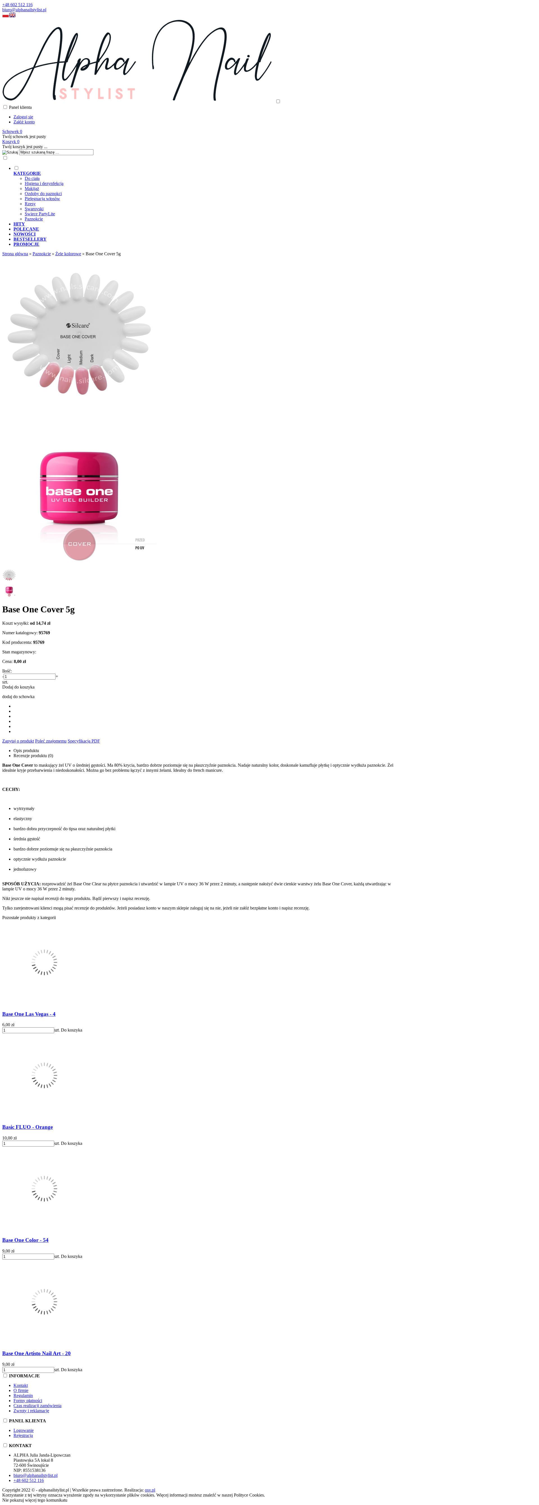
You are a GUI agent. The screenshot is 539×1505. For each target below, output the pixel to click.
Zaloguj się (23, 116)
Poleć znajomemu (51, 741)
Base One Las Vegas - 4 (29, 1014)
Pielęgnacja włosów (42, 198)
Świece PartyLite (40, 213)
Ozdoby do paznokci (43, 193)
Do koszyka (71, 1030)
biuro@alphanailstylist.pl (24, 9)
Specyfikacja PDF (84, 741)
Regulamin (23, 1395)
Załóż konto (24, 121)
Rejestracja (23, 1435)
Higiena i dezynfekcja (44, 183)
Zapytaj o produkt (18, 741)
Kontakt (20, 1385)
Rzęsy (30, 203)
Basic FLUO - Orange (27, 1127)
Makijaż (32, 188)
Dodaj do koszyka (18, 687)
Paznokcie (34, 218)
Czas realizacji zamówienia (37, 1405)
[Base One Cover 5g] (79, 409)
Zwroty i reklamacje (31, 1410)
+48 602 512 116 (17, 4)
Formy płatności (27, 1400)
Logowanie (23, 1430)
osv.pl (150, 1490)
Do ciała (32, 178)
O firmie (20, 1390)
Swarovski (34, 208)
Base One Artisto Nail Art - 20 (36, 1353)
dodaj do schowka (18, 696)
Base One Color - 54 (25, 1240)
